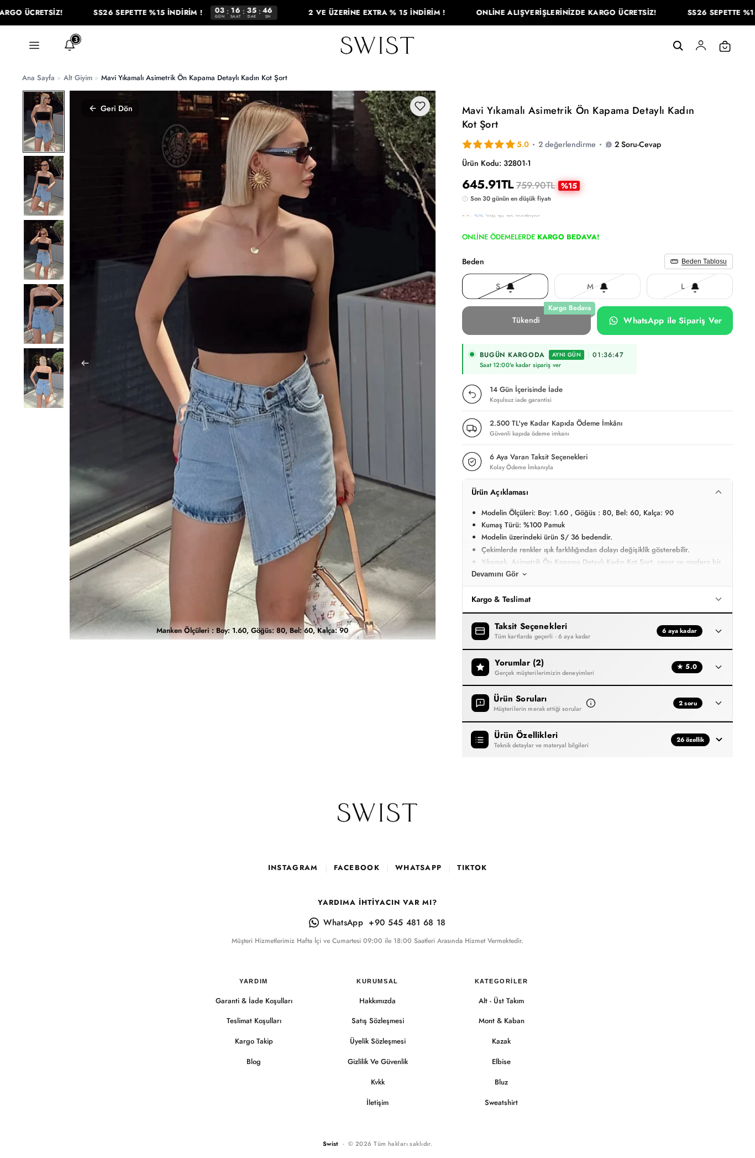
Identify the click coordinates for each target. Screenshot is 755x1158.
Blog (254, 1061)
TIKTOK (472, 867)
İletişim (377, 1102)
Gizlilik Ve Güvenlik (378, 1061)
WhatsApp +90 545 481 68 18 (384, 922)
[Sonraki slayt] (423, 365)
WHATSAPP (418, 867)
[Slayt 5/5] (44, 378)
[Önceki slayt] (82, 365)
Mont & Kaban (502, 1020)
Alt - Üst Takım (501, 1000)
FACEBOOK (357, 867)
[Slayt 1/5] (44, 121)
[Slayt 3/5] (44, 250)
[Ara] (677, 46)
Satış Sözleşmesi (378, 1020)
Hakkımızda (377, 1000)
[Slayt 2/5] (44, 186)
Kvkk (378, 1082)
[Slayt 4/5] (44, 314)
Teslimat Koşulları (254, 1020)
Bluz (501, 1082)
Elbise (501, 1061)
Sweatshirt (501, 1102)
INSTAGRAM (293, 867)
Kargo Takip (254, 1041)
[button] (591, 703)
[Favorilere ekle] (420, 106)
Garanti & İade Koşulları (254, 1000)
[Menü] (34, 46)
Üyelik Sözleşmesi (378, 1041)
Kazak (501, 1041)
